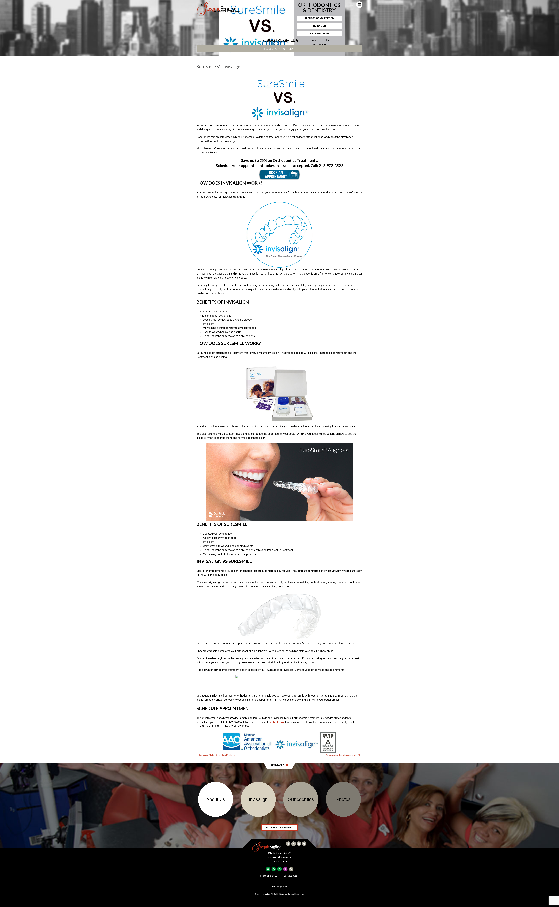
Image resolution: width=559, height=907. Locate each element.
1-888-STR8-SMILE (278, 40)
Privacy (291, 894)
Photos (343, 799)
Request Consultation (319, 18)
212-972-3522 (331, 165)
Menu (351, 5)
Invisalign (319, 25)
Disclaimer (299, 894)
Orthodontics (301, 799)
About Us (215, 799)
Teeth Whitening (319, 33)
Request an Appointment (279, 48)
